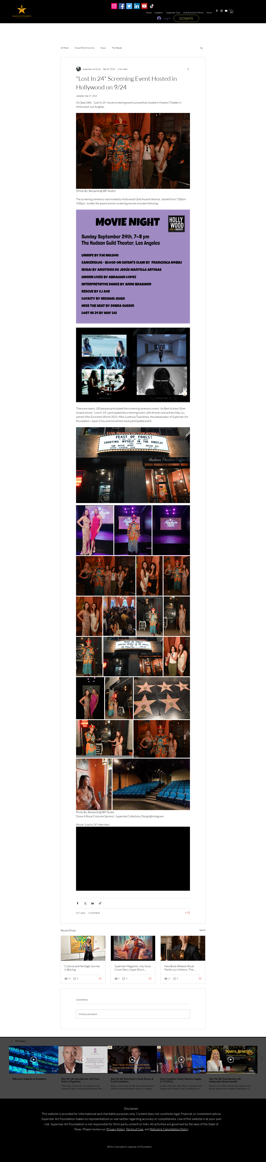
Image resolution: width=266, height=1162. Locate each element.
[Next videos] (262, 1059)
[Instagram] (221, 10)
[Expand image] (94, 530)
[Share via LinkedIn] (92, 903)
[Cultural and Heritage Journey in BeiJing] (83, 948)
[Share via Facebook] (77, 903)
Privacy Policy (116, 1129)
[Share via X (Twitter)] (85, 903)
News (103, 47)
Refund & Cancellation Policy (169, 1129)
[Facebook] (216, 10)
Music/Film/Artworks (84, 47)
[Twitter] (129, 6)
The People (117, 47)
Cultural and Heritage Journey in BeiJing (82, 967)
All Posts (65, 47)
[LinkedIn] (137, 6)
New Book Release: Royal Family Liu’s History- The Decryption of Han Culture (180, 967)
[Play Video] (34, 1060)
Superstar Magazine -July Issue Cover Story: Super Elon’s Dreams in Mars (133, 967)
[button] (231, 11)
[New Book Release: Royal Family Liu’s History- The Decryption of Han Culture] (183, 948)
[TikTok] (152, 6)
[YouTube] (226, 10)
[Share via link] (100, 903)
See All (202, 930)
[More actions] (188, 69)
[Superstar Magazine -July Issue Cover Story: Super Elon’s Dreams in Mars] (133, 948)
